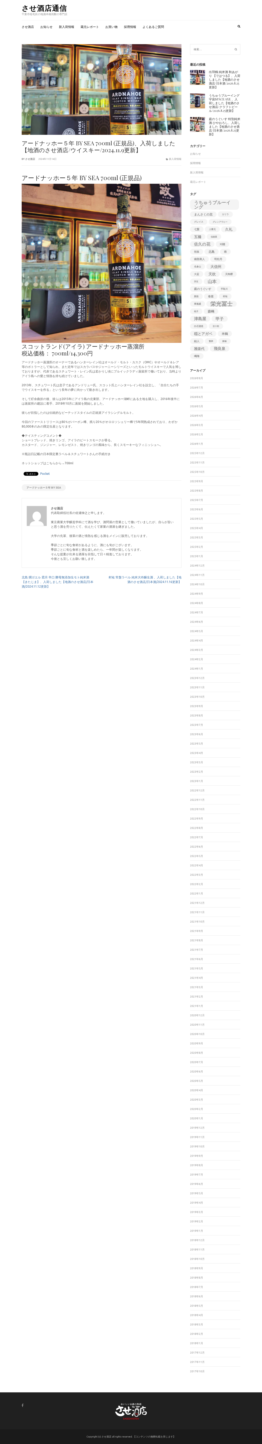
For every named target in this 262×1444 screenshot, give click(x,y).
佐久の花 (202, 244)
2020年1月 (196, 1118)
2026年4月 (196, 415)
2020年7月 (196, 1062)
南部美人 (199, 259)
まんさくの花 (203, 214)
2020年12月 (197, 1015)
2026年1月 (196, 443)
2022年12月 (197, 790)
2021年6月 (196, 959)
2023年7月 (196, 724)
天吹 (212, 274)
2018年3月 (196, 1324)
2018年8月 (196, 1277)
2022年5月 (196, 856)
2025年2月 (196, 546)
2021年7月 (196, 949)
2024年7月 (196, 612)
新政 (196, 296)
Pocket (45, 473)
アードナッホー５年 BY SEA (43, 487)
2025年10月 (197, 471)
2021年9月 (196, 931)
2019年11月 (197, 1137)
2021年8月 (196, 940)
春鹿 (210, 296)
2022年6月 (196, 846)
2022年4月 (196, 865)
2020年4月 (196, 1090)
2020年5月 (196, 1080)
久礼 (228, 229)
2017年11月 (197, 1362)
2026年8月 (196, 378)
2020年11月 (197, 1024)
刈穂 (222, 244)
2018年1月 (196, 1343)
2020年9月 (196, 1043)
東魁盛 (197, 303)
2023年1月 (196, 781)
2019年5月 (196, 1193)
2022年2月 (196, 884)
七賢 (196, 229)
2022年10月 (197, 809)
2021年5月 (196, 968)
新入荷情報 (66, 26)
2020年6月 (196, 1071)
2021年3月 (196, 987)
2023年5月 (196, 743)
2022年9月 (196, 818)
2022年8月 (196, 827)
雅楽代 (199, 348)
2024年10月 (197, 584)
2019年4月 (196, 1202)
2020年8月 (196, 1052)
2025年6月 (196, 509)
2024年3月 (196, 649)
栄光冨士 (221, 304)
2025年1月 (196, 556)
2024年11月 (197, 574)
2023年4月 (196, 753)
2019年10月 (197, 1146)
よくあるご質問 (153, 26)
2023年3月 (196, 762)
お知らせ (46, 26)
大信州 (215, 266)
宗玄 (196, 281)
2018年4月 (196, 1315)
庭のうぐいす (202, 288)
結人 (196, 341)
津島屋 (200, 318)
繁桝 (211, 341)
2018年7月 (196, 1287)
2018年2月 (196, 1333)
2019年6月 (196, 1183)
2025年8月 (196, 490)
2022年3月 (196, 874)
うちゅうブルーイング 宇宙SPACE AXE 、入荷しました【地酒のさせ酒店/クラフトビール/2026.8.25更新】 (224, 103)
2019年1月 (196, 1230)
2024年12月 (197, 565)
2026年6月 (196, 396)
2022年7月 (196, 837)
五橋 (197, 237)
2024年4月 (196, 640)
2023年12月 (197, 678)
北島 (211, 251)
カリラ (225, 214)
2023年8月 (196, 715)
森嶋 (211, 311)
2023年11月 (197, 687)
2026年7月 (196, 387)
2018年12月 (197, 1240)
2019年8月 (196, 1165)
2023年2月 (196, 771)
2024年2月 (196, 659)
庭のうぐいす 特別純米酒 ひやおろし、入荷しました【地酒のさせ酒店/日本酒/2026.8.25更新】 (224, 126)
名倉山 (197, 266)
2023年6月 (196, 734)
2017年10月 (197, 1371)
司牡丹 (218, 259)
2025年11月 (197, 462)
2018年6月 (196, 1296)
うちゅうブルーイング (212, 204)
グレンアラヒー (220, 222)
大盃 (196, 274)
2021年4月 (196, 977)
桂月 (196, 311)
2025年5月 (196, 518)
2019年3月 (196, 1212)
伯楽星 (214, 237)
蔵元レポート (90, 26)
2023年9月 (196, 706)
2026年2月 (196, 434)
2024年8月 (196, 603)
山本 (212, 281)
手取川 (224, 289)
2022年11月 (197, 799)
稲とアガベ (203, 334)
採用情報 (130, 26)
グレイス (198, 221)
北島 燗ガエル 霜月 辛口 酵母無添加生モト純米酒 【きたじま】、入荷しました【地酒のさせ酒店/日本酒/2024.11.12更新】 (57, 582)
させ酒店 (28, 26)
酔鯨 (224, 341)
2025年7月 (196, 500)
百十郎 (216, 326)
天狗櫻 (229, 274)
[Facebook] (23, 1405)
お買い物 (111, 26)
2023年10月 (197, 696)
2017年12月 (197, 1352)
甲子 (220, 318)
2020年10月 (197, 1034)
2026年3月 (196, 425)
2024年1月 (196, 668)
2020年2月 (196, 1109)
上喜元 (212, 229)
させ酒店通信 (44, 8)
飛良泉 (219, 348)
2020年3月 (196, 1099)
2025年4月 (196, 528)
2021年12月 (197, 902)
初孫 (196, 251)
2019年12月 (197, 1127)
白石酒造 (198, 326)
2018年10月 (197, 1258)
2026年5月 (196, 406)
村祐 (225, 296)
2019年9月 (196, 1155)
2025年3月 (196, 537)
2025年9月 (196, 481)
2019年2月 (196, 1221)
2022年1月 (196, 893)
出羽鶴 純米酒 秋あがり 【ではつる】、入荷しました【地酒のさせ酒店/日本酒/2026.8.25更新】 (224, 79)
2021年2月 (196, 996)
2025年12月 (197, 453)
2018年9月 (196, 1268)
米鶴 (225, 333)
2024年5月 (196, 631)
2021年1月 (196, 1005)
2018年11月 (197, 1249)
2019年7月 (196, 1174)
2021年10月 (197, 921)
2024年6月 (196, 621)
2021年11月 (197, 912)
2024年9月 (196, 593)
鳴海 (196, 356)
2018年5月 (196, 1305)
